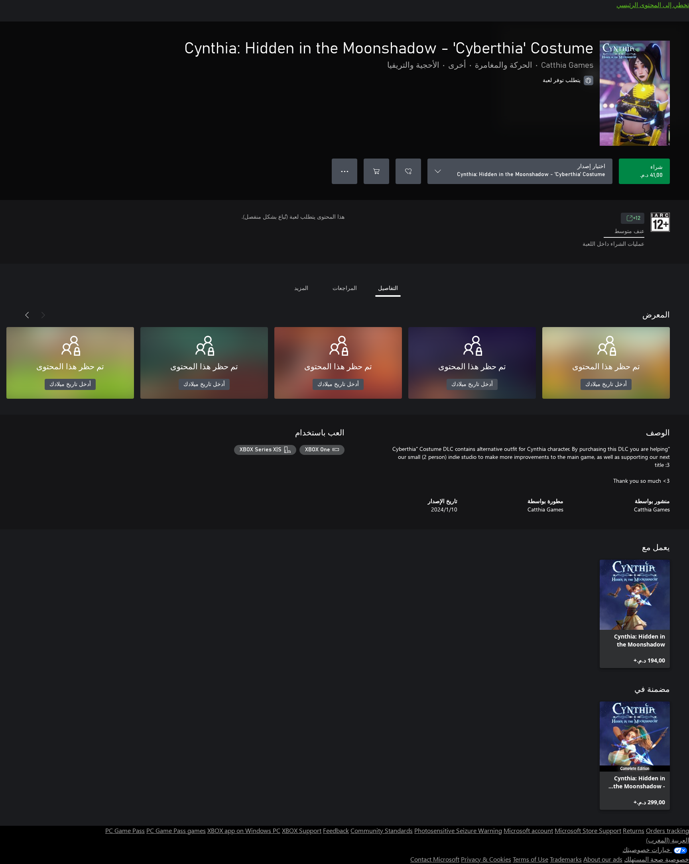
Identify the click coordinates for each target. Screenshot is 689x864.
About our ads (602, 859)
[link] (635, 614)
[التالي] (27, 315)
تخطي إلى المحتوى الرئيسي (652, 4)
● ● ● (344, 171)
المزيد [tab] (301, 288)
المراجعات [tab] (345, 288)
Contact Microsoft (434, 859)
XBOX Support (301, 830)
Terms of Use (530, 859)
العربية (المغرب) (667, 840)
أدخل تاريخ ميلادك (606, 384)
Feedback (336, 830)
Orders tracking (667, 830)
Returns (633, 830)
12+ (636, 218)
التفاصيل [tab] (388, 288)
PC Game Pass (125, 830)
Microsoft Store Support (588, 830)
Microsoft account (528, 830)
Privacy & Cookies (486, 859)
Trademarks (566, 859)
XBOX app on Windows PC (243, 830)
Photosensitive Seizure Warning (458, 830)
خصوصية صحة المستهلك (656, 859)
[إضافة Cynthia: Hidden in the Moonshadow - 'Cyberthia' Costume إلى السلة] (376, 171)
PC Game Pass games (176, 830)
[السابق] (43, 315)
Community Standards (381, 830)
